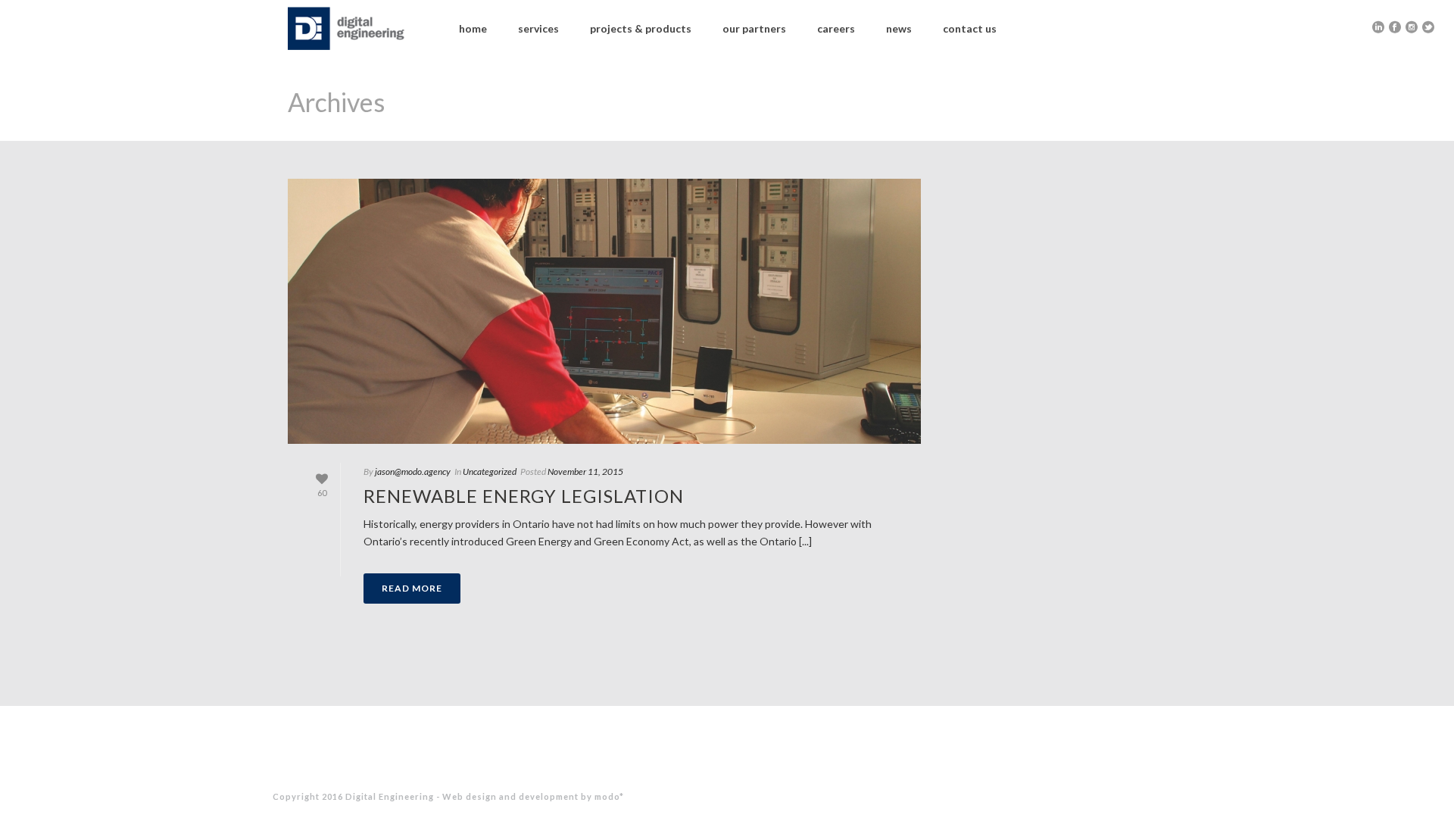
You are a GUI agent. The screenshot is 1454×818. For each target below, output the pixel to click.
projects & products (640, 28)
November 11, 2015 (585, 471)
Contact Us (970, 28)
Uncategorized (489, 471)
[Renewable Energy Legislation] (604, 311)
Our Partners (754, 28)
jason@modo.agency (413, 471)
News (899, 28)
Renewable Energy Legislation (524, 496)
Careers (836, 28)
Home (473, 28)
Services (538, 28)
